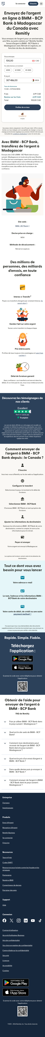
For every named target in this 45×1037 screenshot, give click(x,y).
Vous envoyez (9, 56)
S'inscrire (33, 4)
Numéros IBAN (8, 880)
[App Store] (22, 667)
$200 (8, 70)
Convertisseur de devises (12, 885)
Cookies (6, 971)
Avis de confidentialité (11, 940)
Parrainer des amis (10, 890)
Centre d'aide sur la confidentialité (16, 950)
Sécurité (6, 955)
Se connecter (20, 4)
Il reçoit (7, 76)
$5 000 (28, 70)
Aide (4, 905)
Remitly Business (9, 833)
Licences (6, 960)
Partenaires (7, 875)
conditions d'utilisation (20, 134)
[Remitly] (3, 4)
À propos (6, 803)
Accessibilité (7, 966)
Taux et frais (7, 857)
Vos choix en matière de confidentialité (17, 945)
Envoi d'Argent (8, 823)
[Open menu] (41, 4)
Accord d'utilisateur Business (13, 935)
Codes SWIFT (8, 862)
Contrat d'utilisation (10, 930)
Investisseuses (8, 808)
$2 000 (18, 70)
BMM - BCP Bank (22, 226)
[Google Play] (22, 659)
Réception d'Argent (10, 828)
